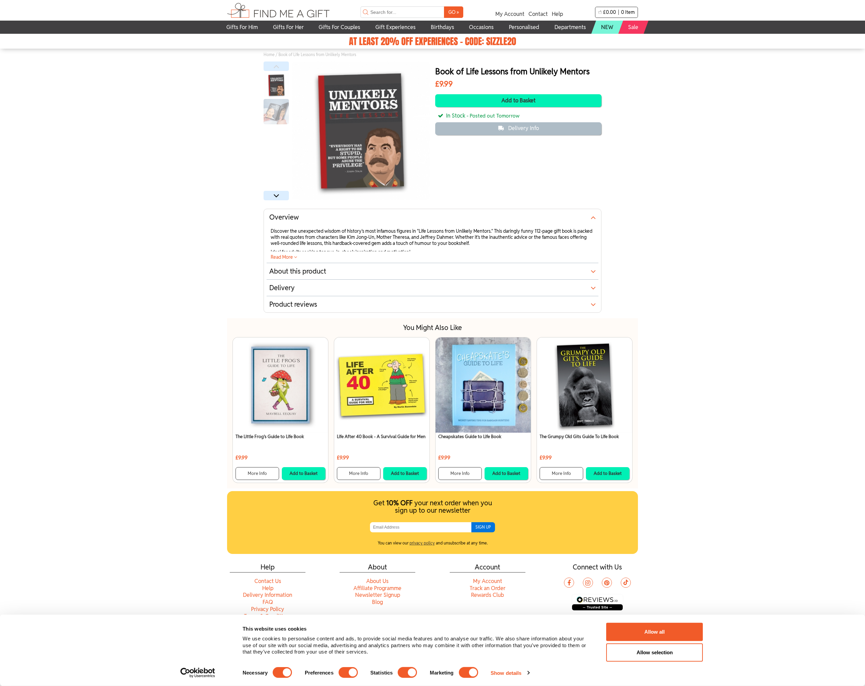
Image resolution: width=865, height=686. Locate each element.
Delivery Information (267, 595)
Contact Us (267, 581)
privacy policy (422, 542)
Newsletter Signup (377, 595)
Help (557, 14)
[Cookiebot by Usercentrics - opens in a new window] (197, 673)
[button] (276, 66)
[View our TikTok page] (626, 583)
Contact (538, 14)
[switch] (348, 672)
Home (269, 54)
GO (453, 12)
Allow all (654, 632)
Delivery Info (523, 128)
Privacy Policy (267, 609)
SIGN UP (483, 527)
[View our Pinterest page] (607, 583)
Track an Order (487, 588)
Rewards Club (487, 595)
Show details (506, 673)
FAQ (268, 602)
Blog (377, 602)
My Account (509, 14)
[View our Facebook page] (569, 583)
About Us (377, 581)
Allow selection (655, 652)
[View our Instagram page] (588, 583)
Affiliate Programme (377, 588)
